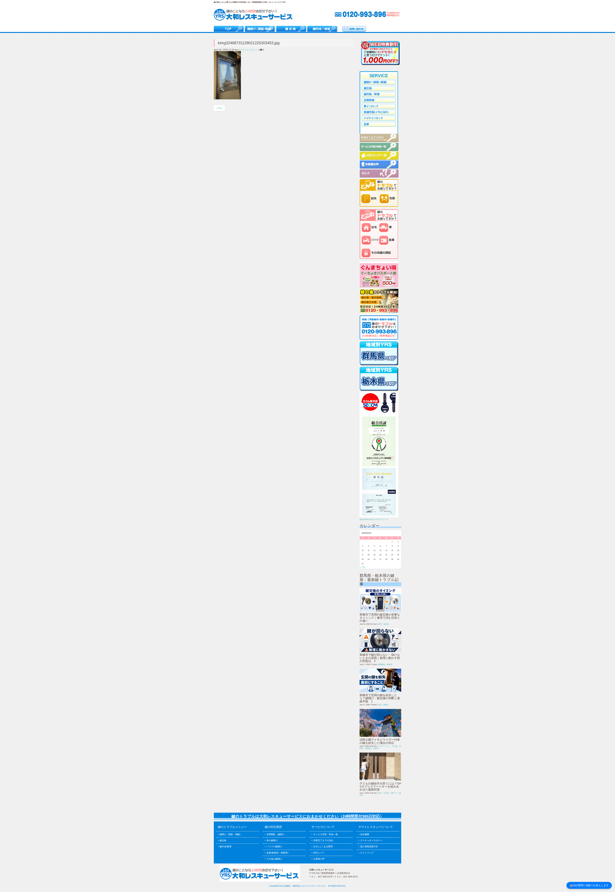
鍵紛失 (386, 705)
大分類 (394, 746)
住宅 (379, 793)
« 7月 (362, 567)
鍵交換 (386, 624)
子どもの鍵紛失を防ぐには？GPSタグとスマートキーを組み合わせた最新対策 (380, 786)
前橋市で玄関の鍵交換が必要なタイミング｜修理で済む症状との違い (380, 617)
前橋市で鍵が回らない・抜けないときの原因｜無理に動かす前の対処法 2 (380, 658)
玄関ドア (393, 793)
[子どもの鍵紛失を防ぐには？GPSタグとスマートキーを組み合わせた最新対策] (380, 766)
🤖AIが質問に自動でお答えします (589, 885)
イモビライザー (384, 746)
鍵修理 (389, 664)
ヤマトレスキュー (249, 50)
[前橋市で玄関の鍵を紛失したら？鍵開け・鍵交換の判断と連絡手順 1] (380, 680)
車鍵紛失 (368, 748)
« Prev (219, 108)
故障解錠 (381, 664)
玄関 (380, 624)
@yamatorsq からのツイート (374, 519)
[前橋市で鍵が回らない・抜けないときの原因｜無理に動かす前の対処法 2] (380, 640)
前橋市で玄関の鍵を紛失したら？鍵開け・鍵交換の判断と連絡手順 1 (380, 698)
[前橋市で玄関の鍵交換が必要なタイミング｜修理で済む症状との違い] (380, 599)
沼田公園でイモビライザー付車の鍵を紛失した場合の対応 (380, 741)
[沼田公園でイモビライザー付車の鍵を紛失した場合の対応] (380, 723)
